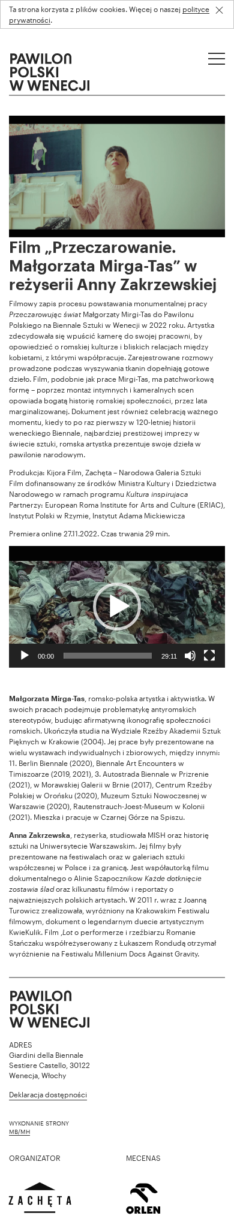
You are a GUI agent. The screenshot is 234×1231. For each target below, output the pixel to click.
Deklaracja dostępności (48, 1094)
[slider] (108, 656)
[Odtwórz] (25, 656)
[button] (117, 606)
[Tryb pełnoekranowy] (209, 656)
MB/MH (19, 1131)
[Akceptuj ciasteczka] (224, 10)
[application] (117, 607)
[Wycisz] (190, 656)
